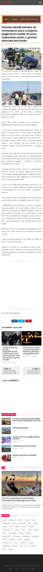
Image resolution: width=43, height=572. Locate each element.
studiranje (27, 539)
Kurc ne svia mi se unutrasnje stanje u (33, 372)
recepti (5, 539)
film (11, 526)
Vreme (14, 523)
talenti (16, 543)
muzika (36, 530)
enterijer (5, 526)
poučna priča (6, 536)
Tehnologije (6, 523)
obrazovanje (12, 533)
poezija (28, 533)
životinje (10, 549)
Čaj (26, 546)
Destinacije (12, 520)
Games (20, 520)
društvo (36, 523)
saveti (19, 539)
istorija (31, 526)
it (12, 530)
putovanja (35, 536)
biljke (29, 523)
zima (21, 546)
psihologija (26, 536)
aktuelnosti (22, 523)
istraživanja (6, 530)
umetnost (23, 543)
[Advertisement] (21, 285)
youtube (30, 543)
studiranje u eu (7, 543)
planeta (21, 533)
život (4, 549)
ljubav (23, 530)
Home (7, 19)
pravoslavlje (16, 536)
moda (30, 530)
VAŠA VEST (25, 569)
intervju (17, 526)
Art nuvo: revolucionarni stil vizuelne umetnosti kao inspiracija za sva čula (18, 499)
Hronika (15, 19)
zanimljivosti (6, 546)
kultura (17, 530)
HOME (10, 569)
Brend (4, 520)
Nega (33, 520)
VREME (33, 569)
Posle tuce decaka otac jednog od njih (9, 372)
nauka (4, 533)
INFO (16, 569)
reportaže (12, 539)
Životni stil (33, 546)
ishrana (24, 526)
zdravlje (15, 546)
